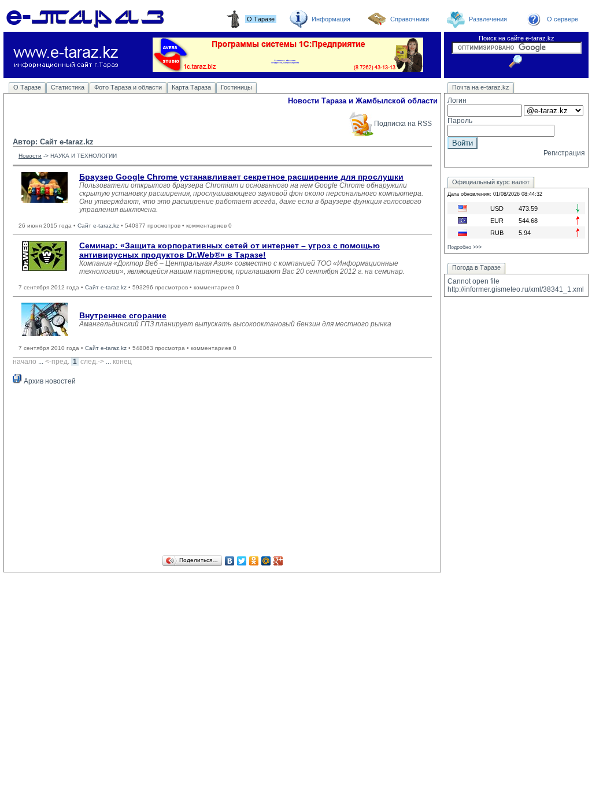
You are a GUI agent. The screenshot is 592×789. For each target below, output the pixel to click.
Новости (30, 155)
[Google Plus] (278, 560)
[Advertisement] (222, 472)
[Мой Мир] (266, 560)
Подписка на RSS (403, 124)
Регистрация (564, 153)
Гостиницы (236, 87)
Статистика (67, 87)
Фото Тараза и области (128, 87)
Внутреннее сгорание (122, 315)
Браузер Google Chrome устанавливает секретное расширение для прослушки (241, 176)
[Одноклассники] (254, 560)
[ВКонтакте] (230, 560)
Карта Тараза (191, 87)
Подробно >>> (464, 247)
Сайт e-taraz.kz (98, 225)
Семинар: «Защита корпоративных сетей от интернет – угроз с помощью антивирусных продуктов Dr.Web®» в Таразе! (229, 250)
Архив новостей (49, 381)
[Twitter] (242, 560)
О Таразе (27, 87)
